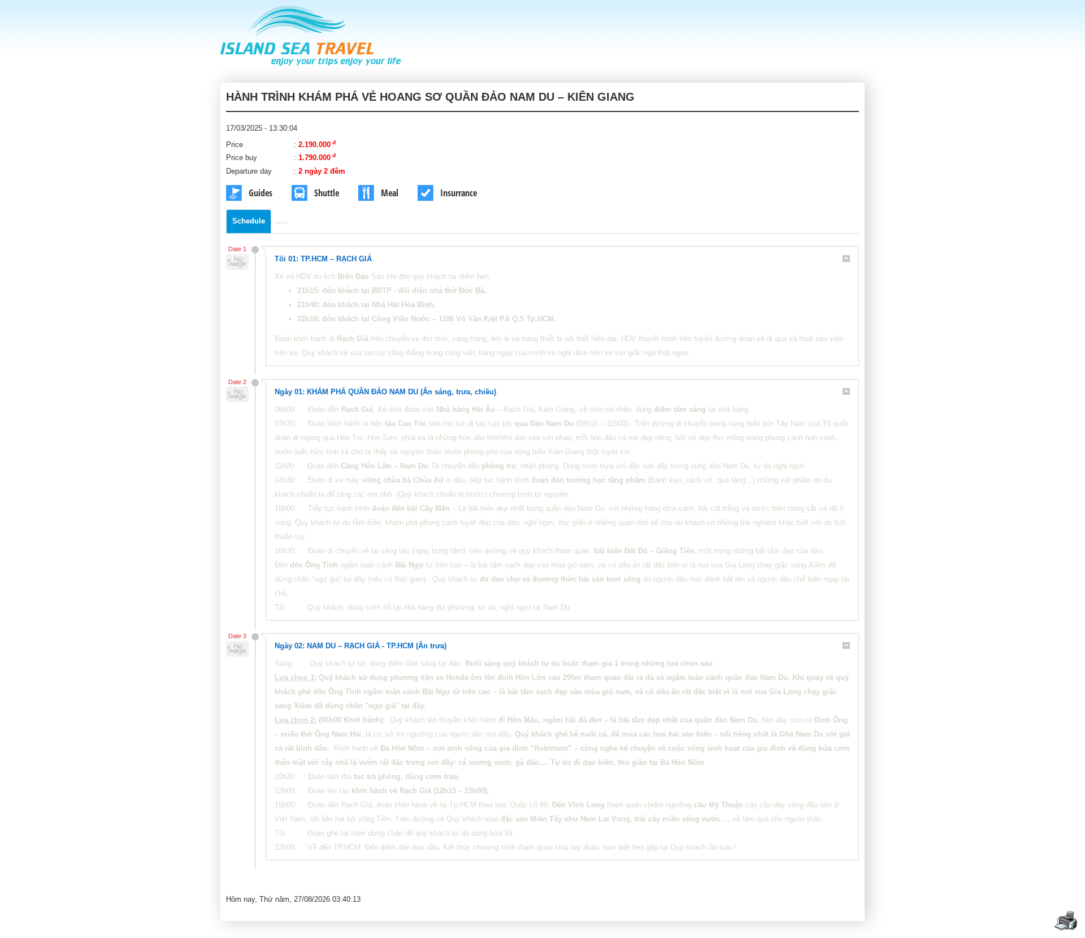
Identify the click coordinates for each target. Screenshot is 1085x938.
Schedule (248, 221)
